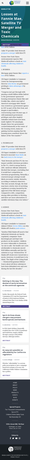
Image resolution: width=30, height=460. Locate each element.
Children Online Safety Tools (15, 414)
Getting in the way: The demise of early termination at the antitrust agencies (14, 283)
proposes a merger (8, 53)
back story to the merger (13, 157)
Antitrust (6, 306)
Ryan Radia (20, 155)
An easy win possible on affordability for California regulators (14, 352)
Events (15, 395)
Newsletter (5, 9)
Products (15, 392)
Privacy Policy (15, 457)
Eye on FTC (15, 412)
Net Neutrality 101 (15, 417)
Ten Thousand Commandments (15, 409)
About (15, 385)
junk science (20, 228)
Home (15, 383)
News (15, 390)
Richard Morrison (6, 40)
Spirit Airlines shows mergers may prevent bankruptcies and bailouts (13, 317)
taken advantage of (16, 86)
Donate (15, 400)
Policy (15, 388)
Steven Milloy (18, 226)
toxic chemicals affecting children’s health (13, 63)
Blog (15, 397)
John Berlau (12, 84)
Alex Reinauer (8, 290)
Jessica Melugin (8, 359)
